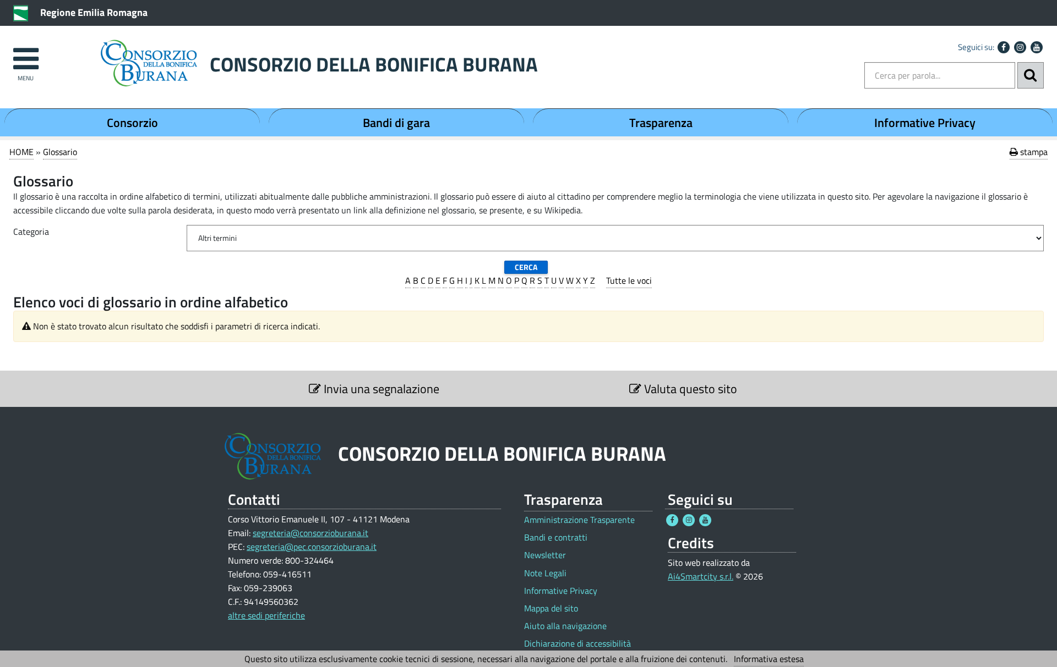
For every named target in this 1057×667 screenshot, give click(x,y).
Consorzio (132, 122)
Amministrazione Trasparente (579, 520)
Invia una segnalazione (380, 389)
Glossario (60, 151)
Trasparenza (661, 122)
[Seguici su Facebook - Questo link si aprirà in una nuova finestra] (1004, 47)
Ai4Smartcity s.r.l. (700, 576)
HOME (21, 151)
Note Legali (545, 573)
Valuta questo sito (689, 389)
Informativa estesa (769, 658)
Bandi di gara (396, 122)
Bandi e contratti (555, 537)
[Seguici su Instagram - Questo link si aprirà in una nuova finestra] (1020, 47)
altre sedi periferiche (266, 615)
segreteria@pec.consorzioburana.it (312, 546)
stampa (1033, 151)
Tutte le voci (629, 280)
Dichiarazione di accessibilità (577, 643)
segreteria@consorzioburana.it (310, 532)
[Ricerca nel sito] (1030, 75)
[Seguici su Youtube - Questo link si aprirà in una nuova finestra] (1037, 47)
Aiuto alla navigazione (565, 626)
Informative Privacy (925, 122)
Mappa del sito (551, 608)
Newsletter (545, 555)
